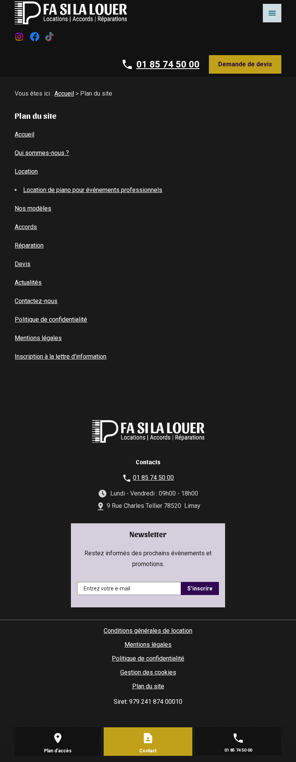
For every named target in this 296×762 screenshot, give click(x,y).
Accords (26, 227)
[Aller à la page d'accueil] (71, 12)
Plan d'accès (58, 751)
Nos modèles (33, 208)
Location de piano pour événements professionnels (92, 190)
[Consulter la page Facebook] (34, 36)
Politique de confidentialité (51, 319)
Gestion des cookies (148, 672)
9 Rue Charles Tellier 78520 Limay (153, 505)
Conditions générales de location (148, 630)
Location (26, 171)
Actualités (28, 282)
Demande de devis (245, 64)
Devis (22, 264)
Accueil (64, 93)
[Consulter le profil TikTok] (49, 36)
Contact (147, 751)
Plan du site (148, 686)
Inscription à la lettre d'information (60, 356)
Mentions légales (38, 338)
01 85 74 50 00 (168, 64)
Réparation (29, 245)
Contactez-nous (36, 301)
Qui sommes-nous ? (42, 153)
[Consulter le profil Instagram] (19, 36)
